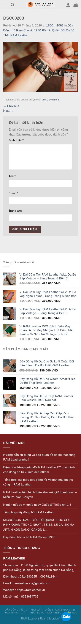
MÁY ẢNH (36, 610)
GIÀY (24, 612)
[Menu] (5, 5)
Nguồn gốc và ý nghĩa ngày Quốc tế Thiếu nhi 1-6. (37, 504)
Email (13, 193)
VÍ (27, 610)
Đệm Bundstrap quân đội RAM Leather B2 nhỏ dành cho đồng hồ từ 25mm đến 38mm (39, 469)
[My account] (68, 4)
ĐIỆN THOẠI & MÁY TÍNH (60, 610)
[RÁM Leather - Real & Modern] (40, 5)
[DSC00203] (40, 66)
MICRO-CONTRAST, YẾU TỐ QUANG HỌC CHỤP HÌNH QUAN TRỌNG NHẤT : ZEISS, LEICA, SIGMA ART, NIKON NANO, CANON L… (38, 524)
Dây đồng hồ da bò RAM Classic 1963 (29, 537)
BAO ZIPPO (11, 612)
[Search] (12, 5)
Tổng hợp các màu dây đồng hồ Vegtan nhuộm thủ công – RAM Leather (38, 482)
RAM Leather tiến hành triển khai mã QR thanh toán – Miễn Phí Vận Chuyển (40, 494)
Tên (12, 176)
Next (8, 110)
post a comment (50, 99)
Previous (11, 106)
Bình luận (16, 140)
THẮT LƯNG (37, 612)
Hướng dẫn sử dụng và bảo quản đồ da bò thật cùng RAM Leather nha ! (39, 457)
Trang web (15, 210)
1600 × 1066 (55, 25)
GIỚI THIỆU (54, 612)
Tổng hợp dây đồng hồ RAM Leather (28, 512)
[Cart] (75, 4)
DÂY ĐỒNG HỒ (14, 610)
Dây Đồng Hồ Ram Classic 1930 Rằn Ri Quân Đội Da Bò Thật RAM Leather (38, 30)
